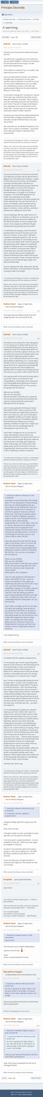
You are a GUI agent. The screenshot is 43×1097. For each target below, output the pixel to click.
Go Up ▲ (29, 1092)
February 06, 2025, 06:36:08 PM (12, 310)
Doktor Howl (9, 304)
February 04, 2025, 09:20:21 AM (12, 170)
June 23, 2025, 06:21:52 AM (11, 930)
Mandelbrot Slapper (12, 971)
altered (6, 44)
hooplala (7, 879)
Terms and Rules (20, 1092)
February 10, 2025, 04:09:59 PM (12, 803)
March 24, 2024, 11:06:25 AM (12, 47)
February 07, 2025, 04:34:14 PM (12, 490)
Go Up (4, 1078)
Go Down (5, 37)
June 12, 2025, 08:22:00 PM (11, 883)
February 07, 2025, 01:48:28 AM (12, 338)
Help (12, 1092)
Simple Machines (27, 1094)
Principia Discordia (12, 7)
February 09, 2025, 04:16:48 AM (12, 653)
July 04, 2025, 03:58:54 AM (11, 1025)
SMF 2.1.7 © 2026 (16, 1094)
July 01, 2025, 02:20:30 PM (11, 978)
